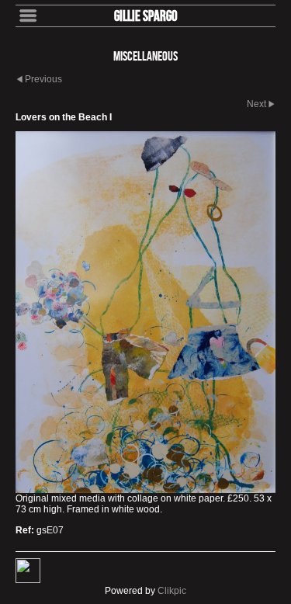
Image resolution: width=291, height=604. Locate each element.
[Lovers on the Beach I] (145, 312)
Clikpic (172, 590)
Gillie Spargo (146, 15)
